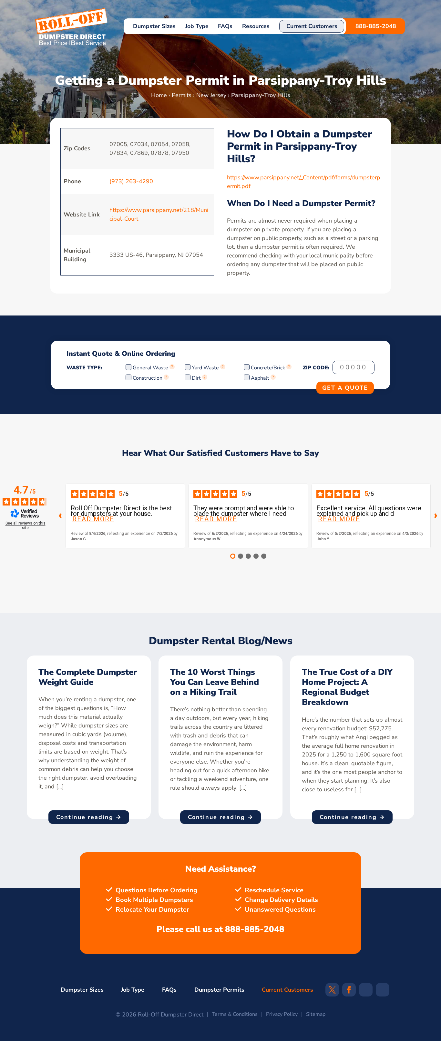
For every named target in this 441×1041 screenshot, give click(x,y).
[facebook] (349, 992)
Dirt (196, 378)
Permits (181, 95)
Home (159, 95)
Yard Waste (205, 367)
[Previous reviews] (60, 515)
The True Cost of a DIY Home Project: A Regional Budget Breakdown (347, 687)
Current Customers (311, 26)
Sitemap (315, 1014)
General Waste (151, 367)
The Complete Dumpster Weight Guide (87, 677)
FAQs (225, 26)
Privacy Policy (282, 1014)
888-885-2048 (375, 26)
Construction (147, 378)
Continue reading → (89, 817)
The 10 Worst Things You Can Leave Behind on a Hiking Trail (214, 682)
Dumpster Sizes (154, 26)
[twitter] (332, 992)
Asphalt (260, 378)
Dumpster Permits (219, 990)
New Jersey (211, 95)
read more (93, 519)
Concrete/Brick (268, 367)
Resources (256, 26)
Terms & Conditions (235, 1014)
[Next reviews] (435, 515)
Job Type (197, 26)
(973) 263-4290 (131, 181)
